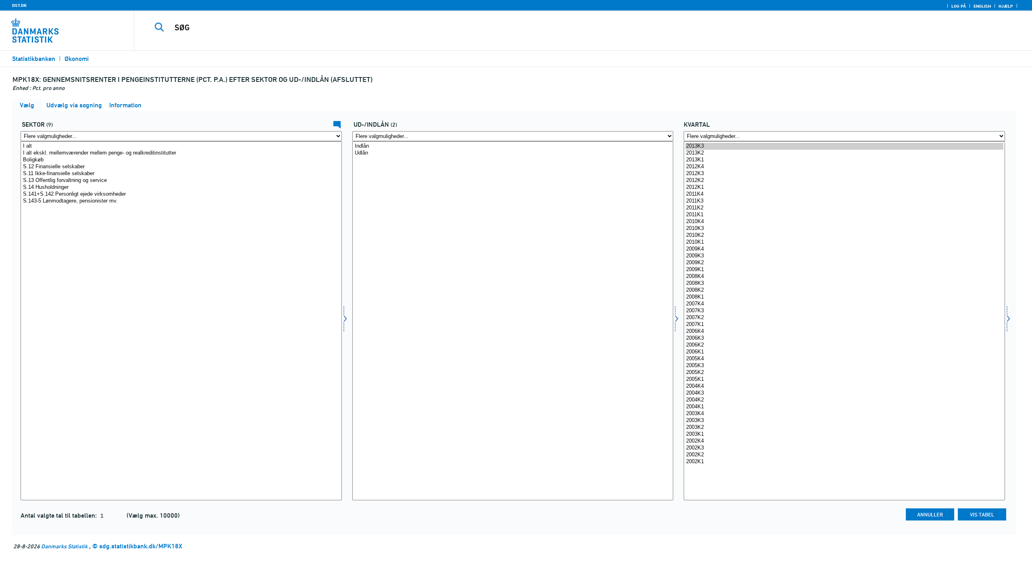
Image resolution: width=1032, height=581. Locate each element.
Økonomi (76, 59)
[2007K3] (844, 310)
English (982, 6)
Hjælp (1006, 6)
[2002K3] (844, 448)
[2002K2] (844, 454)
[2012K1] (844, 187)
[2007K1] (844, 324)
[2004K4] (844, 386)
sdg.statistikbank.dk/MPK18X (140, 546)
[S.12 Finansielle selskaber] (181, 166)
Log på (958, 6)
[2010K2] (844, 235)
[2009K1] (844, 269)
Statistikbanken (33, 59)
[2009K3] (844, 256)
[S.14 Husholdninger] (181, 187)
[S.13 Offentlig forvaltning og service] (181, 180)
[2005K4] (844, 358)
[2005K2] (844, 372)
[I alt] (181, 146)
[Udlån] (513, 153)
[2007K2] (844, 317)
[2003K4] (844, 413)
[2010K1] (844, 242)
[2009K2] (844, 262)
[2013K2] (844, 153)
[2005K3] (844, 365)
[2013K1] (844, 160)
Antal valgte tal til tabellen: (59, 515)
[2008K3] (844, 283)
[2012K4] (844, 166)
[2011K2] (844, 208)
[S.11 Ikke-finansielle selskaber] (181, 173)
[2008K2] (844, 290)
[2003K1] (844, 434)
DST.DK (19, 5)
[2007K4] (844, 304)
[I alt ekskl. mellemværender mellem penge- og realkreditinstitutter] (181, 153)
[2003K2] (844, 427)
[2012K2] (844, 180)
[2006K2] (844, 345)
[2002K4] (844, 441)
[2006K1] (844, 352)
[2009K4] (844, 249)
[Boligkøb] (181, 160)
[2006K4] (844, 331)
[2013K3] (844, 146)
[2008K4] (844, 276)
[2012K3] (844, 173)
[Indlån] (513, 146)
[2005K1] (844, 379)
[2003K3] (844, 420)
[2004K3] (844, 393)
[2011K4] (844, 194)
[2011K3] (844, 201)
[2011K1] (844, 214)
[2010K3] (844, 228)
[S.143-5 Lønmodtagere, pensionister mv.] (181, 201)
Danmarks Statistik (64, 546)
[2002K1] (844, 461)
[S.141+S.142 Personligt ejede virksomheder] (181, 194)
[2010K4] (844, 221)
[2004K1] (844, 406)
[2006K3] (844, 338)
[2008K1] (844, 297)
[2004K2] (844, 400)
